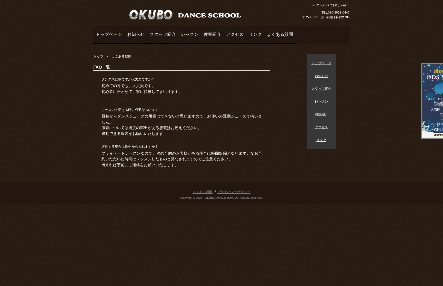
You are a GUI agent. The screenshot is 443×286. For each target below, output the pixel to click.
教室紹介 (212, 34)
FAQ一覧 (101, 67)
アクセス (235, 34)
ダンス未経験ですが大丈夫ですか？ (128, 79)
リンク (255, 34)
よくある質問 (280, 34)
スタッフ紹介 (163, 34)
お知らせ (136, 34)
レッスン (189, 34)
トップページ (109, 34)
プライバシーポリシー (233, 192)
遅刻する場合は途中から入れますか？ (130, 147)
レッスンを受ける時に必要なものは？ (130, 110)
